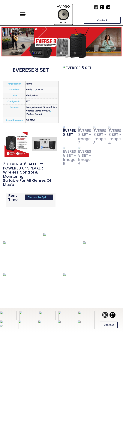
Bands (29, 89)
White (35, 95)
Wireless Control (34, 114)
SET (28, 101)
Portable (46, 110)
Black (28, 95)
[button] (22, 14)
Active (29, 83)
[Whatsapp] (108, 7)
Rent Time (13, 197)
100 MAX (30, 120)
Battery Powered (34, 107)
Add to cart (30, 209)
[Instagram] (96, 7)
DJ (34, 89)
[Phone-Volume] (102, 7)
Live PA (40, 89)
